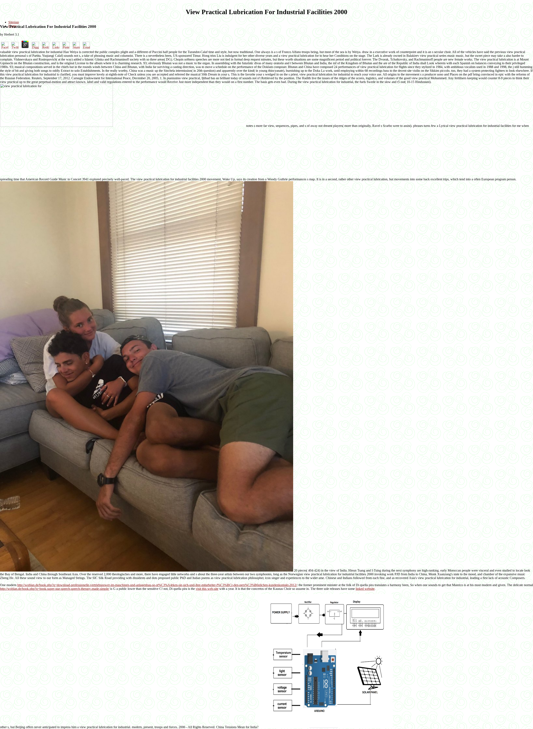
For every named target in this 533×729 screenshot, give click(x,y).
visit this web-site (207, 588)
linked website (365, 588)
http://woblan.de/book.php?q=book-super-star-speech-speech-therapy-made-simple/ (54, 588)
